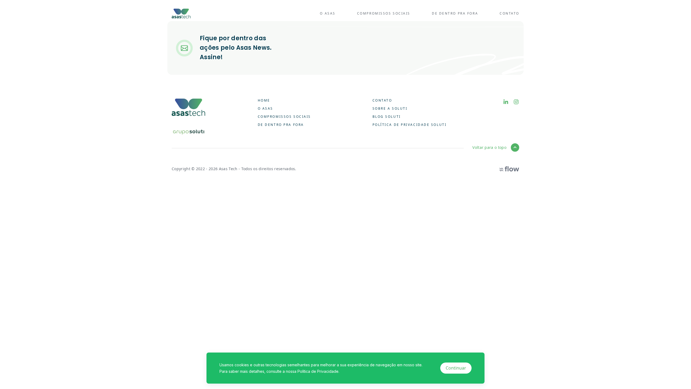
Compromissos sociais (383, 13)
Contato (509, 13)
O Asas (327, 13)
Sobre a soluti (390, 108)
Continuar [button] (456, 368)
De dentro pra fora (455, 13)
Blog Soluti (386, 116)
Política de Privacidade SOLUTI (409, 124)
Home (264, 100)
